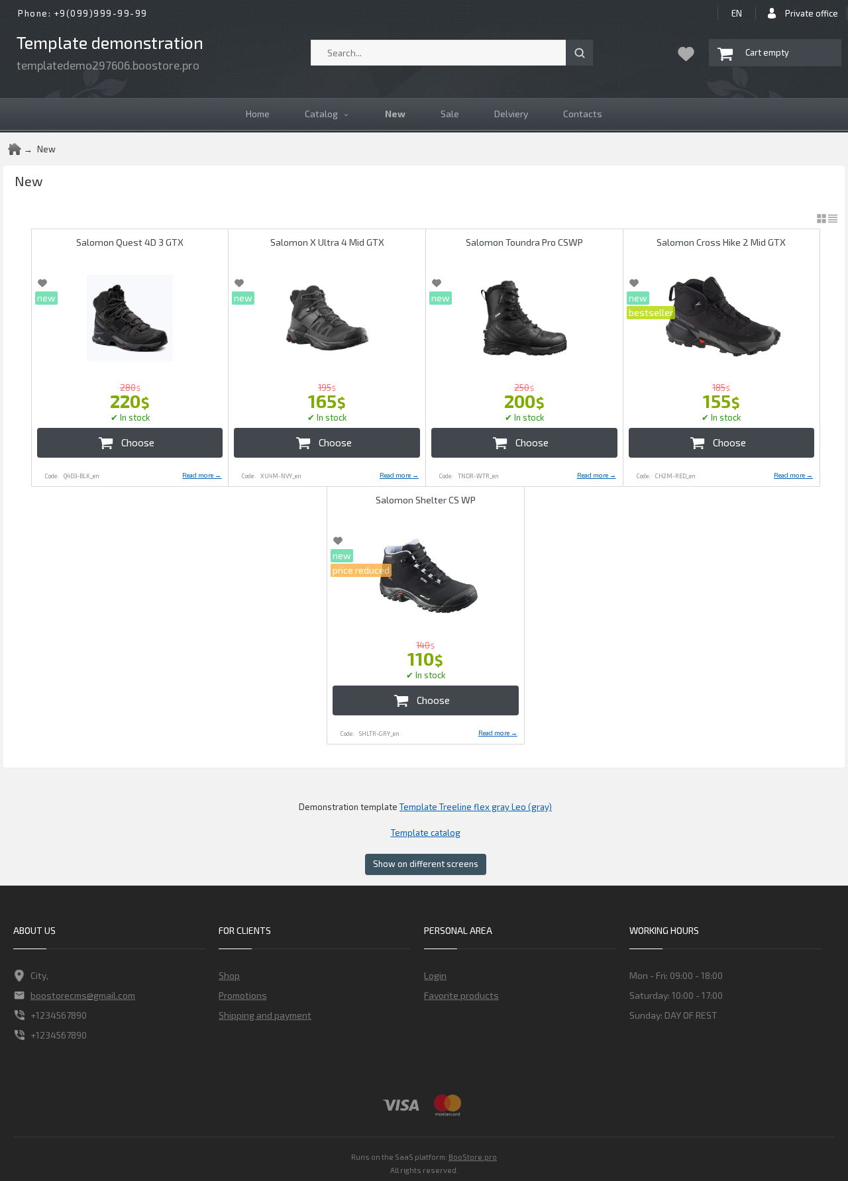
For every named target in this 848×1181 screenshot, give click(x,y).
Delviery (511, 113)
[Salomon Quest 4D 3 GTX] (130, 318)
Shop (229, 975)
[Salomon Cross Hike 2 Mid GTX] (722, 318)
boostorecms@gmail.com (82, 995)
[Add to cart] (130, 443)
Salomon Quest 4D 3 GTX (130, 242)
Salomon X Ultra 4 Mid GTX (327, 242)
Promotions (243, 995)
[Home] (14, 149)
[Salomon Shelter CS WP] (426, 576)
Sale (450, 113)
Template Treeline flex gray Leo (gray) (475, 806)
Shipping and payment (265, 1015)
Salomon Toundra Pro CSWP (524, 242)
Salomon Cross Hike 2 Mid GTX (721, 242)
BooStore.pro (473, 1156)
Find (579, 53)
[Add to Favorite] (42, 283)
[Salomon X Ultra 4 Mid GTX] (327, 318)
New (395, 113)
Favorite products (461, 995)
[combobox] (452, 53)
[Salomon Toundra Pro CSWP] (524, 318)
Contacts (582, 113)
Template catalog (425, 832)
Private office (811, 13)
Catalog (321, 113)
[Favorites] (686, 53)
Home (258, 113)
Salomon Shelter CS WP (426, 499)
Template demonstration (110, 42)
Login (435, 975)
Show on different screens (425, 863)
